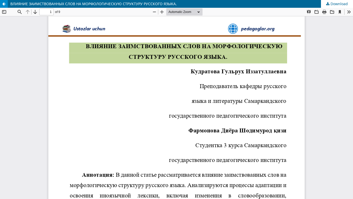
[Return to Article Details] (4, 4)
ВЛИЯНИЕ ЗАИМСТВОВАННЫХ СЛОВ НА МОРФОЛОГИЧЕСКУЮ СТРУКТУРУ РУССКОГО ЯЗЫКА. (93, 3)
